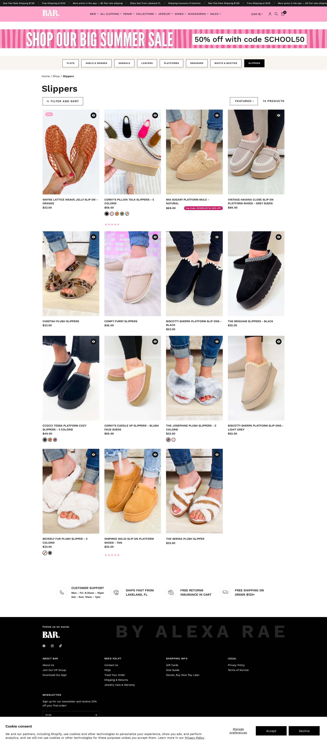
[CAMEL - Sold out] (50, 439)
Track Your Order (114, 675)
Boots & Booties (226, 63)
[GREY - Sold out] (55, 439)
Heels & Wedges (96, 63)
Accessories (197, 13)
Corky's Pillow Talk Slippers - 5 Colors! (129, 201)
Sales (214, 13)
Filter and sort (65, 101)
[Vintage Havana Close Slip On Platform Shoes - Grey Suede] (256, 152)
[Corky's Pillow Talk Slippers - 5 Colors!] (132, 152)
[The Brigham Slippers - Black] (256, 273)
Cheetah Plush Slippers (61, 321)
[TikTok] (63, 645)
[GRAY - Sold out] (168, 439)
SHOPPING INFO (177, 658)
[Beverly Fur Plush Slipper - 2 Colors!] (71, 491)
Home (46, 76)
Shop (56, 76)
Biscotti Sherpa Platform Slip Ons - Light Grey (255, 427)
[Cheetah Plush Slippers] (71, 273)
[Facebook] (46, 646)
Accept (271, 731)
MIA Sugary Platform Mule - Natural (187, 201)
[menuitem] (94, 14)
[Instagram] (54, 646)
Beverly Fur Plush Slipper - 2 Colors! (65, 540)
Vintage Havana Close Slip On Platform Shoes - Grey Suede (251, 201)
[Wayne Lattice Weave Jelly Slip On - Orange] (71, 152)
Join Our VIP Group (54, 670)
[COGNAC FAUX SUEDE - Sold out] (117, 213)
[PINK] (173, 439)
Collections (145, 13)
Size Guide (172, 670)
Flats (70, 63)
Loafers (147, 63)
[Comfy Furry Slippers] (132, 273)
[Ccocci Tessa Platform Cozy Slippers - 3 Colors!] (71, 378)
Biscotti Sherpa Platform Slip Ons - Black (194, 323)
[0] (281, 14)
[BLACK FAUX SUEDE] (106, 213)
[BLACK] (44, 439)
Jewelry (164, 13)
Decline (304, 731)
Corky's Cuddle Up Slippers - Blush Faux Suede (131, 427)
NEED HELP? (112, 658)
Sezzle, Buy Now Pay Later (182, 675)
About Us (48, 665)
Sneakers (196, 63)
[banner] (163, 3)
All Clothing (109, 13)
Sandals (124, 63)
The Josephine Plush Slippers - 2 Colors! (191, 427)
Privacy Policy (194, 737)
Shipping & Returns (116, 679)
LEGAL (232, 658)
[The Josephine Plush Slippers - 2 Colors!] (194, 378)
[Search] (276, 14)
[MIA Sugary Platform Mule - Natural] (194, 152)
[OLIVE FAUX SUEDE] (122, 213)
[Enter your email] (95, 715)
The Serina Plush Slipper (185, 538)
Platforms (171, 63)
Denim (127, 13)
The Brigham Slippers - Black (250, 321)
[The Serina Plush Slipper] (194, 491)
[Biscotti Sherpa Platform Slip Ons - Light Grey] (256, 378)
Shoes (179, 13)
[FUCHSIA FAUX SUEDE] (112, 213)
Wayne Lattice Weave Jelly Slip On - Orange (70, 201)
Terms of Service (238, 670)
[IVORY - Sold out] (44, 553)
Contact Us (111, 665)
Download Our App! (54, 675)
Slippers (254, 63)
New (93, 13)
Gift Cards (172, 665)
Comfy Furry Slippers (120, 321)
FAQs (107, 670)
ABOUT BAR (50, 658)
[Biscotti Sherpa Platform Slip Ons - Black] (194, 273)
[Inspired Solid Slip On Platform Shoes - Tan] (132, 491)
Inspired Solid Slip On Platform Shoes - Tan (129, 540)
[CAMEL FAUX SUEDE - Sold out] (127, 213)
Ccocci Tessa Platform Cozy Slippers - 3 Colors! (64, 427)
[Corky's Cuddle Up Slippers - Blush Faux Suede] (132, 378)
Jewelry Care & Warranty (119, 684)
